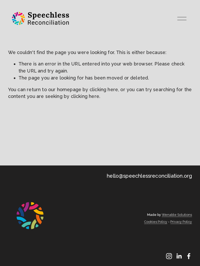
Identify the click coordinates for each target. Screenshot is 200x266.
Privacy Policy (181, 222)
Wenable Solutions (177, 215)
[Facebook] (189, 256)
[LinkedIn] (179, 256)
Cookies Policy (155, 222)
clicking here (104, 89)
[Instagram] (169, 256)
